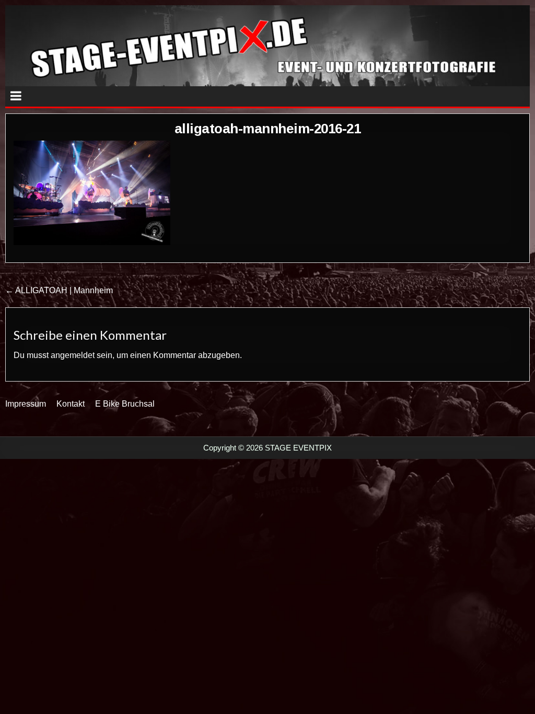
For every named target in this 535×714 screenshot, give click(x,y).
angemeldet (73, 355)
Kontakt (70, 403)
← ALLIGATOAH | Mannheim (59, 290)
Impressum (25, 403)
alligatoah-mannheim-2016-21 (268, 128)
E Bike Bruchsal (125, 403)
